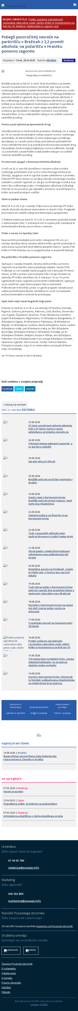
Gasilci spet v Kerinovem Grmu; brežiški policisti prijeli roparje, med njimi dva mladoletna (50, 500)
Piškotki (6, 992)
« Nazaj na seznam (14, 404)
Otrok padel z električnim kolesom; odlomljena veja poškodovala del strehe (49, 554)
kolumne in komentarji (15, 706)
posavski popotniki (39, 707)
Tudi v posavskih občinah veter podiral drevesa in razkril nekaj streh (50, 534)
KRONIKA (51, 60)
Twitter (19, 388)
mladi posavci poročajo (62, 706)
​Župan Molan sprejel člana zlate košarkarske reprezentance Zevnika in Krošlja (30, 757)
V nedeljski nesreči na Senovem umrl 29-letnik (50, 624)
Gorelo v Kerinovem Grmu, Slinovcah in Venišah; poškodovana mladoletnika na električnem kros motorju (51, 680)
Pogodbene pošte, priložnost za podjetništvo (30, 803)
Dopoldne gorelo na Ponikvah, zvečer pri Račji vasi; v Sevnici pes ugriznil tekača (50, 572)
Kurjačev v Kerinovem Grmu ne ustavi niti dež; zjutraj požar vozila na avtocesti (50, 608)
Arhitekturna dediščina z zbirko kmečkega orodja (33, 816)
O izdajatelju (9, 968)
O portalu (7, 978)
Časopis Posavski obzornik (17, 963)
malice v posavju (62, 713)
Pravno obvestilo (11, 982)
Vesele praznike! (13, 791)
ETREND (44, 1004)
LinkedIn (30, 388)
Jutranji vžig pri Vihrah (41, 461)
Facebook (7, 388)
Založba (6, 987)
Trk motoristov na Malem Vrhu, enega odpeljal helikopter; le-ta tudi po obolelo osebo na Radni (51, 662)
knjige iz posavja (39, 713)
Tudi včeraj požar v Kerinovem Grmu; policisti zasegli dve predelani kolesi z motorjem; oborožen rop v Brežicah (51, 590)
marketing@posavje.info (24, 901)
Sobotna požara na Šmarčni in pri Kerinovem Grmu (48, 517)
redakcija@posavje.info (23, 867)
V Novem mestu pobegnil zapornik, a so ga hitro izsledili (50, 445)
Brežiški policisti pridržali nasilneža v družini (50, 481)
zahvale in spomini (15, 713)
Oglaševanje (9, 973)
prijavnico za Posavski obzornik (54, 926)
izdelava (34, 1004)
